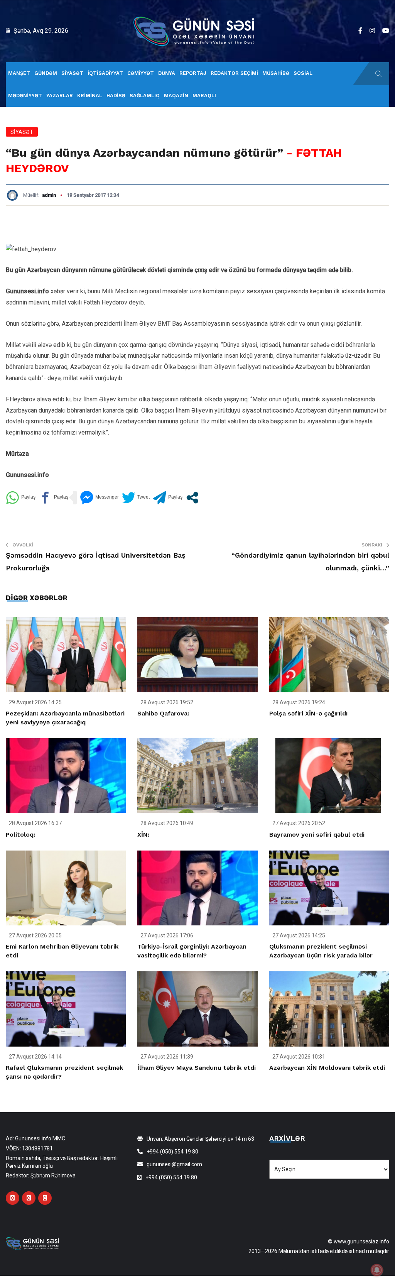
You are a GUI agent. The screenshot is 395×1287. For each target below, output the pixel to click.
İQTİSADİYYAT (105, 73)
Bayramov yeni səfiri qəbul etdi (317, 834)
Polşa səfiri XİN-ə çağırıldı (308, 713)
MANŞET (19, 73)
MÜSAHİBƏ (275, 73)
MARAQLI (204, 95)
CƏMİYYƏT (140, 73)
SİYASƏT (72, 73)
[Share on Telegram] (167, 497)
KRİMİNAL (89, 95)
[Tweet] (136, 497)
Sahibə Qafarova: (163, 713)
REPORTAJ (192, 73)
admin (49, 195)
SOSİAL (303, 73)
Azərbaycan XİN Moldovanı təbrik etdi (327, 1067)
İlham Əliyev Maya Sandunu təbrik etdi (196, 1067)
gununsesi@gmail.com (174, 1164)
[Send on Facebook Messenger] (99, 497)
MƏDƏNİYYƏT (25, 95)
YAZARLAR (59, 95)
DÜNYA (166, 73)
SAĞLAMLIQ (145, 95)
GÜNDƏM (45, 73)
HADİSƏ (115, 95)
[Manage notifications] (377, 1270)
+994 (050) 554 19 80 (172, 1151)
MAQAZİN (176, 95)
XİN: (143, 834)
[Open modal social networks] (192, 497)
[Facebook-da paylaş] (53, 497)
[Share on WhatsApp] (20, 497)
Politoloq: (20, 834)
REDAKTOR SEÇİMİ (234, 73)
